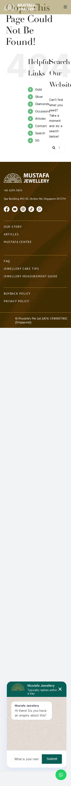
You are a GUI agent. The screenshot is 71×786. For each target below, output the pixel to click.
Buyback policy (17, 293)
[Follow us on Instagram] (23, 209)
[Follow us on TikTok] (31, 209)
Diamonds (42, 104)
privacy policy (16, 301)
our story (13, 227)
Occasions (42, 111)
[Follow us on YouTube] (15, 209)
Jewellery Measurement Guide (31, 276)
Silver (39, 97)
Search (40, 133)
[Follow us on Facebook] (6, 209)
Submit (52, 759)
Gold (38, 89)
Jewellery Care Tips (21, 268)
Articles (40, 118)
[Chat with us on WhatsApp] (39, 209)
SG (37, 140)
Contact (41, 126)
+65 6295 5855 (13, 190)
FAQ (7, 261)
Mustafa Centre (18, 242)
